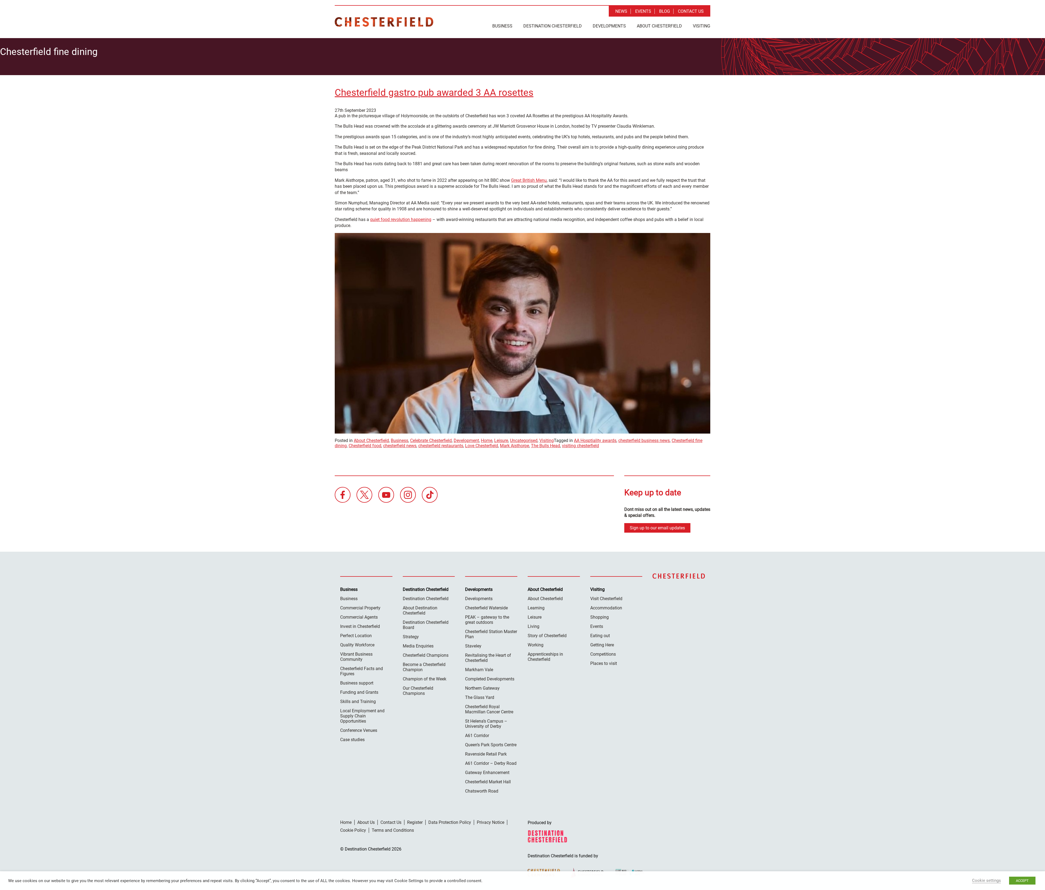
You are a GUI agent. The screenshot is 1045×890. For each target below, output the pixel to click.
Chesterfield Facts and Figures (361, 671)
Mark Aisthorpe (514, 445)
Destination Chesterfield (384, 22)
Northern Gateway (482, 688)
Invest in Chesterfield (360, 626)
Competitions (603, 654)
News (621, 11)
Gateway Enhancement (487, 772)
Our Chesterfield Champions (418, 691)
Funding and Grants (359, 692)
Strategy (411, 636)
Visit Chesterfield (606, 598)
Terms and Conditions (393, 830)
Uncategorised (523, 440)
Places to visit (603, 663)
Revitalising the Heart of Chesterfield (488, 658)
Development (466, 440)
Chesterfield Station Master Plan (491, 634)
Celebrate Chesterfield (431, 440)
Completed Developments (489, 679)
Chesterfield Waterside (486, 607)
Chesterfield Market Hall (488, 781)
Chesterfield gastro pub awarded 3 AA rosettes (434, 92)
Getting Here (602, 644)
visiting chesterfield (580, 445)
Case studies (352, 739)
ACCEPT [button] (1022, 881)
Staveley (473, 646)
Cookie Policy (353, 830)
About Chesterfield (659, 26)
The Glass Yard (479, 697)
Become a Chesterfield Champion (424, 667)
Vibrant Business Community (356, 657)
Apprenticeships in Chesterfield (545, 657)
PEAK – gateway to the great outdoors (487, 620)
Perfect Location (356, 635)
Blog (664, 11)
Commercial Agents (359, 617)
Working (535, 644)
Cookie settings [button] (986, 880)
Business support (356, 683)
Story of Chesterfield (547, 635)
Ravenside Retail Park (486, 754)
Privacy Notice (490, 822)
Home (486, 440)
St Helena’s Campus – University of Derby (486, 724)
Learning (536, 607)
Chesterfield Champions (425, 655)
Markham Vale (479, 669)
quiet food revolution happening (400, 219)
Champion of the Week (424, 679)
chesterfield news (399, 445)
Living (533, 626)
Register (415, 822)
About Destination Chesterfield (420, 610)
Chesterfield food (365, 445)
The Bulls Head (545, 445)
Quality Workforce (357, 644)
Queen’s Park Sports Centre (491, 744)
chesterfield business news (644, 440)
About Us (366, 822)
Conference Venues (358, 730)
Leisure (501, 440)
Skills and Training (358, 701)
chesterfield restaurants (440, 445)
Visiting (701, 26)
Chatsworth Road (481, 791)
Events (643, 11)
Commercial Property (360, 607)
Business (502, 26)
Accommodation (606, 607)
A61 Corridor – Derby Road (491, 763)
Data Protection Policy (449, 822)
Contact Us (691, 11)
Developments (609, 26)
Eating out (600, 635)
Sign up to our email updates (657, 527)
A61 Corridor (477, 735)
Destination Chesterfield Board (425, 625)
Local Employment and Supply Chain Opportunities (362, 716)
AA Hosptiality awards (595, 440)
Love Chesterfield (481, 445)
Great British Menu (529, 180)
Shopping (599, 617)
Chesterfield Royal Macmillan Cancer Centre (489, 709)
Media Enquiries (418, 646)
